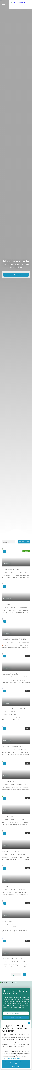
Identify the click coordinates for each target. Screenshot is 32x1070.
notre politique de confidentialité (11, 1058)
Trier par (4, 540)
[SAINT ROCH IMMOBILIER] (20, 4)
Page (13, 973)
